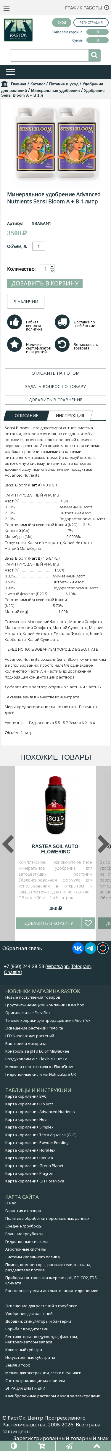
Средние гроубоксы (24, 1226)
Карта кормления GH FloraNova (34, 1181)
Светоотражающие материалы (35, 1380)
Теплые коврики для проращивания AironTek (48, 1020)
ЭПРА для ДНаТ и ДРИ (25, 1388)
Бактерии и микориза (25, 1043)
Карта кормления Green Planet (34, 1165)
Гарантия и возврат (24, 1210)
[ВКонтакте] (78, 952)
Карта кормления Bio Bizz (29, 1104)
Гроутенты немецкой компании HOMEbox (44, 1005)
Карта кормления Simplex (29, 1127)
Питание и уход (63, 84)
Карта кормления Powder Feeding (36, 1142)
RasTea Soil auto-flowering (56, 849)
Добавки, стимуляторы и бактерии (38, 1321)
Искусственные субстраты (30, 1357)
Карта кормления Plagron (29, 1173)
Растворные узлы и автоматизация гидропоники (52, 1290)
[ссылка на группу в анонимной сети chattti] (103, 952)
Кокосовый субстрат (24, 1349)
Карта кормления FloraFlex (30, 1150)
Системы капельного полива (32, 1257)
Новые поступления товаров (32, 997)
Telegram (81, 966)
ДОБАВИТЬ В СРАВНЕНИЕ (55, 400)
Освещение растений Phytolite (34, 1028)
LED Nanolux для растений (29, 1035)
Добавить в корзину (44, 283)
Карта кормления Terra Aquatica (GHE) (40, 1134)
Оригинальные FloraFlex (28, 1012)
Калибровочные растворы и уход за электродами (52, 1396)
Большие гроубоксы (24, 1233)
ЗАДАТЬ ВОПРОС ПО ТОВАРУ (55, 386)
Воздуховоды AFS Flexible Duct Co (36, 1058)
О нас (10, 1203)
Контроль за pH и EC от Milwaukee (37, 1051)
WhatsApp (58, 966)
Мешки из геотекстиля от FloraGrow (39, 1066)
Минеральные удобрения (55, 90)
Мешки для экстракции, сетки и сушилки (43, 1372)
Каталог (37, 84)
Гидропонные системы (26, 1241)
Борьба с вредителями (27, 1329)
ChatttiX (12, 972)
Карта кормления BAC (25, 1096)
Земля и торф (17, 1365)
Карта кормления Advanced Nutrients (40, 1111)
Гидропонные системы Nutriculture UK (40, 1074)
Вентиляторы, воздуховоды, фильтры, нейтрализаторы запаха (41, 1339)
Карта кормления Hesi (26, 1119)
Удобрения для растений (29, 1313)
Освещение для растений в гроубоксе (41, 1305)
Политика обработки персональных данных (47, 1218)
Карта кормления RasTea (29, 1158)
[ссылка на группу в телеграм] (90, 952)
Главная (18, 84)
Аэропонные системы (25, 1249)
